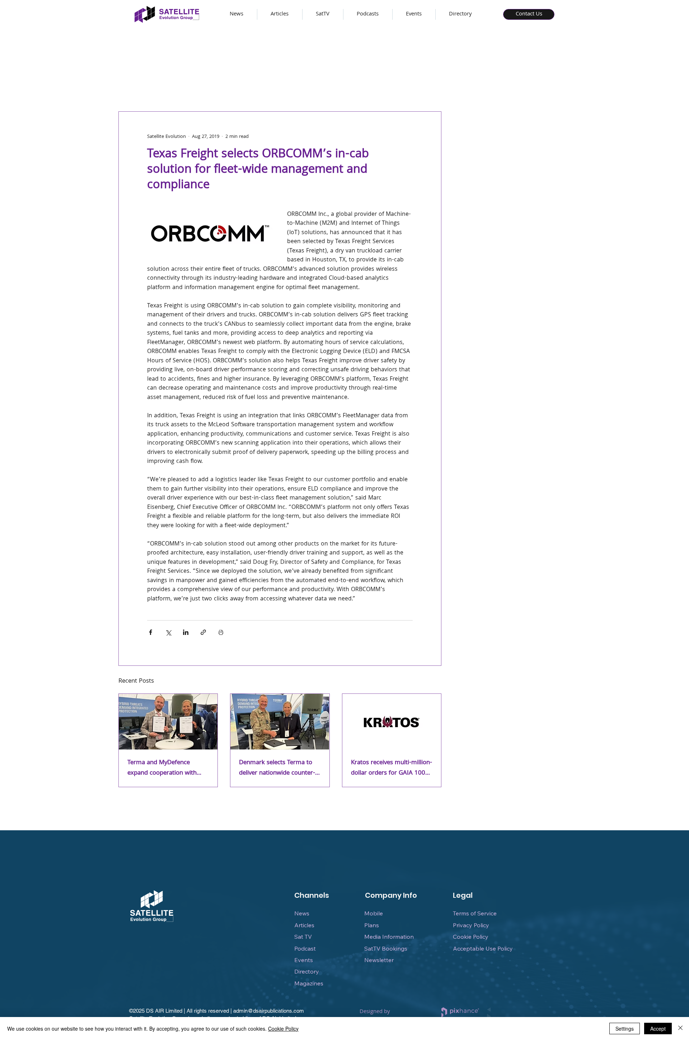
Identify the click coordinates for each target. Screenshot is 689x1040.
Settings (624, 1028)
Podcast (305, 948)
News (301, 913)
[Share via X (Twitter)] (168, 632)
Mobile (373, 913)
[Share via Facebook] (150, 632)
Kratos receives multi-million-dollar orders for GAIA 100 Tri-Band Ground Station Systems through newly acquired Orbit (391, 768)
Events (303, 960)
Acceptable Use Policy (483, 948)
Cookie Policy (470, 936)
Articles (304, 925)
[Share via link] (203, 632)
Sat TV (303, 936)
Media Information (389, 936)
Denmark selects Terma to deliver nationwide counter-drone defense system (277, 768)
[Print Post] (220, 632)
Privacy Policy (471, 925)
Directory (306, 971)
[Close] (680, 1028)
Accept (658, 1028)
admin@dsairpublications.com (268, 1011)
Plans (371, 925)
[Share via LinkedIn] (185, 632)
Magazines (308, 983)
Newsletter (379, 960)
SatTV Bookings (385, 948)
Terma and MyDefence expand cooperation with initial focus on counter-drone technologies (162, 768)
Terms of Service (475, 913)
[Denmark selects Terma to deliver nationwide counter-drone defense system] (279, 721)
